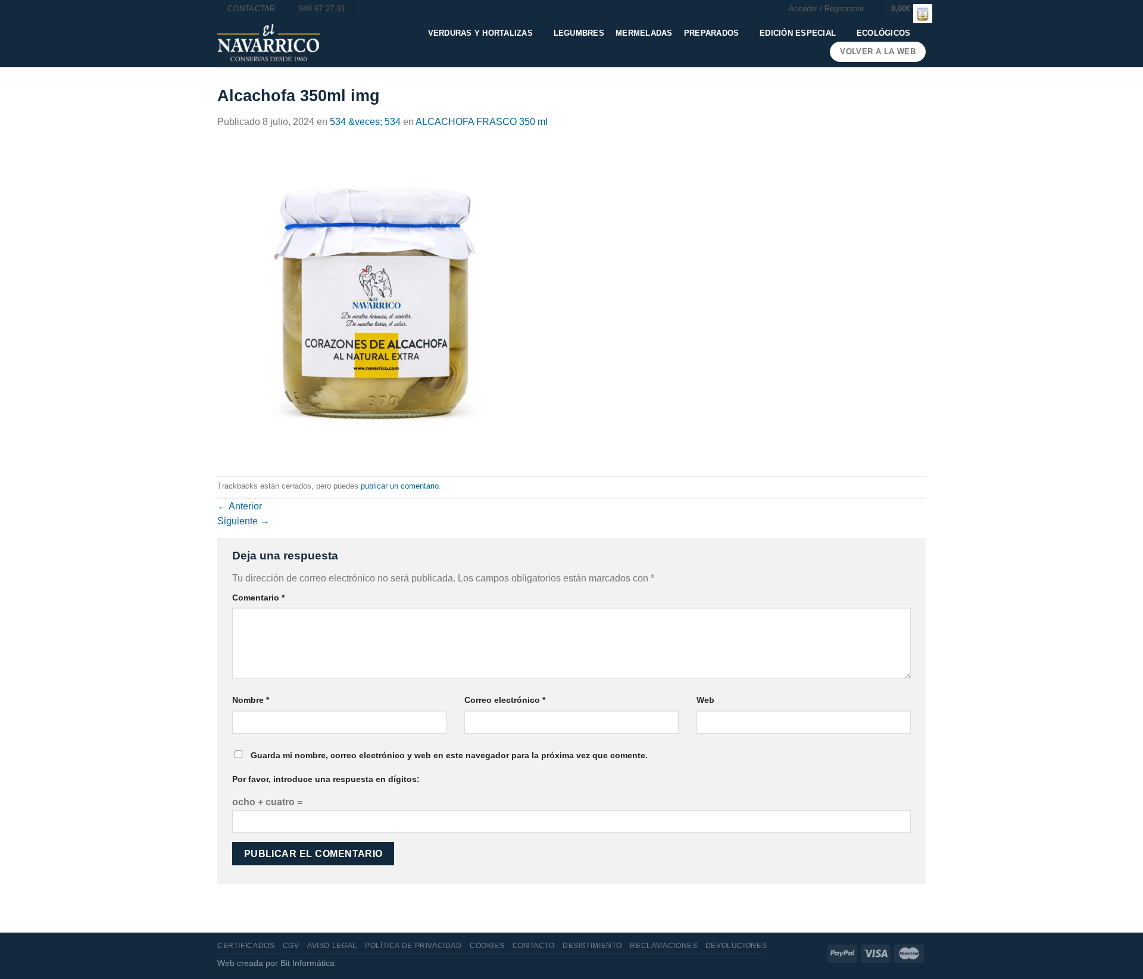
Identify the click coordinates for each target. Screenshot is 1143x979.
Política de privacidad (413, 946)
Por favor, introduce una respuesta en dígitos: (326, 779)
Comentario (258, 597)
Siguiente (243, 521)
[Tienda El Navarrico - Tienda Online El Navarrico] (268, 42)
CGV (291, 946)
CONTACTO (534, 946)
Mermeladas (644, 33)
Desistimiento (592, 946)
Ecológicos (884, 33)
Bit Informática (307, 963)
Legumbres (579, 33)
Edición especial (798, 33)
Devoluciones (736, 946)
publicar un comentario (400, 485)
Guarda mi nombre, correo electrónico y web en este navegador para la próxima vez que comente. (449, 755)
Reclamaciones (663, 946)
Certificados (245, 946)
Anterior (239, 506)
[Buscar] (367, 9)
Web (705, 700)
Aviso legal (332, 946)
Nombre (250, 700)
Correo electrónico (504, 700)
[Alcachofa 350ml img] (376, 302)
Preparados (711, 33)
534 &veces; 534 (365, 122)
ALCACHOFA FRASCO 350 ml (482, 122)
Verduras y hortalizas (480, 33)
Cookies (487, 946)
